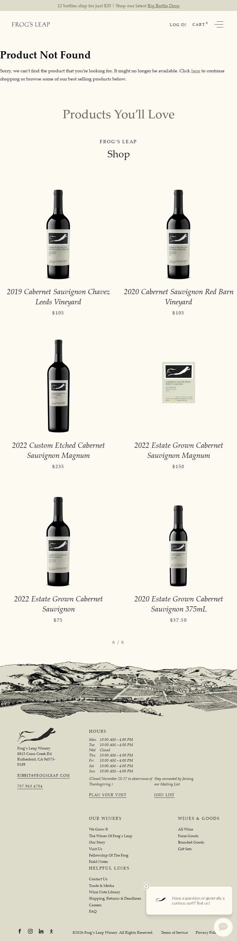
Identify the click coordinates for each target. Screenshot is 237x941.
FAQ (93, 911)
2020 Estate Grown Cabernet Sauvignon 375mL (178, 604)
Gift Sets (185, 849)
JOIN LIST (164, 795)
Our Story (97, 842)
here (195, 70)
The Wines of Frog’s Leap (110, 836)
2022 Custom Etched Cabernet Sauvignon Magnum (58, 450)
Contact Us (98, 879)
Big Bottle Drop (164, 5)
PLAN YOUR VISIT (108, 795)
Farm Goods (188, 836)
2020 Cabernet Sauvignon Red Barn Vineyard (179, 296)
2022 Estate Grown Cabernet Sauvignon (58, 604)
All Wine (185, 829)
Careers (95, 905)
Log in (178, 24)
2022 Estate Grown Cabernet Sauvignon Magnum (178, 450)
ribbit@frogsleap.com (43, 775)
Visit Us (95, 849)
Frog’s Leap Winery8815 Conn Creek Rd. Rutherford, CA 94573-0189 (36, 756)
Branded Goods (191, 842)
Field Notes (98, 861)
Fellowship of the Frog (108, 855)
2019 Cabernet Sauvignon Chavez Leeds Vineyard (58, 296)
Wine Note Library (104, 892)
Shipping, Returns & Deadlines (115, 898)
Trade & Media (101, 885)
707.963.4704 (30, 786)
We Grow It (98, 829)
